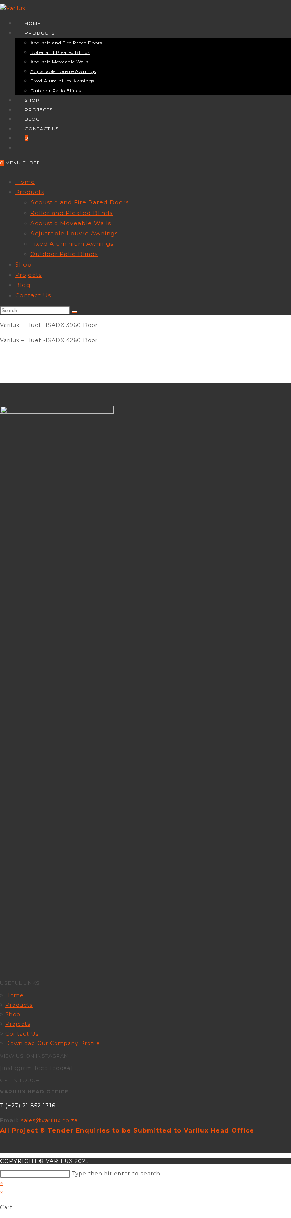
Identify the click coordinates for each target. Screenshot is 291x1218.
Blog (22, 285)
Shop (23, 264)
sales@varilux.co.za (49, 1120)
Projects (28, 274)
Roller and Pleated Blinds (71, 212)
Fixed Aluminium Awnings (71, 243)
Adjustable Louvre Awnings (74, 233)
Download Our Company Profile (52, 1043)
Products (29, 192)
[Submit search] (74, 312)
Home (25, 181)
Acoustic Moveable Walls (70, 223)
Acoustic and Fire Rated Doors (79, 202)
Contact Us (33, 295)
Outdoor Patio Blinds (64, 254)
